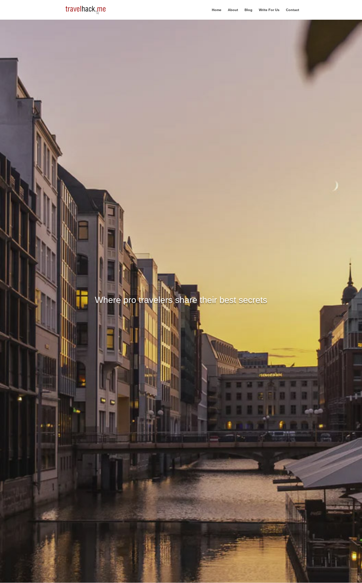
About (233, 10)
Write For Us (269, 10)
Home (216, 10)
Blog (248, 10)
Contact (292, 10)
